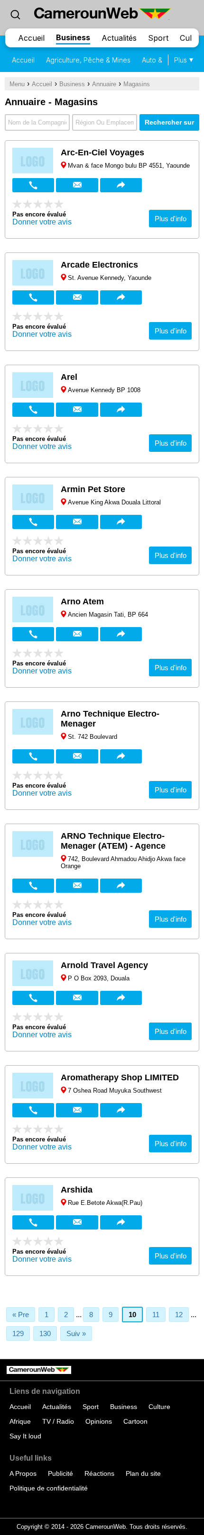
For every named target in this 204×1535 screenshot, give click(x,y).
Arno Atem (82, 601)
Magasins (136, 84)
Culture (159, 1406)
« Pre (20, 1315)
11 (155, 1315)
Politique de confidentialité (48, 1488)
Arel (69, 377)
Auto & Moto (161, 60)
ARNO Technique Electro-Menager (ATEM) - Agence (113, 841)
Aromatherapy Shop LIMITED (120, 1077)
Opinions (98, 1421)
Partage (121, 185)
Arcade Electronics (99, 264)
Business (73, 37)
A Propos (23, 1473)
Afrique (20, 1421)
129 (18, 1333)
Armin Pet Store (93, 489)
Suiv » (76, 1333)
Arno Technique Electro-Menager (110, 718)
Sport (158, 38)
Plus (180, 60)
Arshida (77, 1189)
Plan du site (143, 1473)
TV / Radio (58, 1421)
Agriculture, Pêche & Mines (88, 60)
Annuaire (104, 84)
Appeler (33, 185)
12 (179, 1315)
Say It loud (25, 1436)
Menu (17, 84)
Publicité (60, 1473)
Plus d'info (170, 219)
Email (77, 185)
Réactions (99, 1473)
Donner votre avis (42, 222)
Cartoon (135, 1421)
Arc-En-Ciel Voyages (102, 152)
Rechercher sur (169, 122)
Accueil (31, 38)
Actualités (119, 38)
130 (45, 1333)
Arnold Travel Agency (104, 965)
